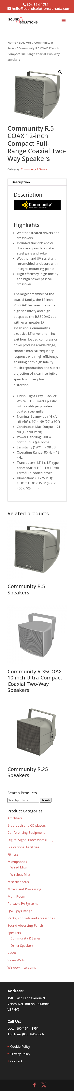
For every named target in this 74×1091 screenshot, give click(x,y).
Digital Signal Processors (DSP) (30, 840)
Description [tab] (21, 182)
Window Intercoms (21, 967)
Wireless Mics (20, 874)
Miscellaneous (18, 882)
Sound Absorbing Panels (25, 925)
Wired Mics (18, 867)
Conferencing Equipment (26, 832)
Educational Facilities (23, 847)
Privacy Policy (20, 1054)
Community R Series (34, 169)
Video (11, 953)
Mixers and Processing (24, 889)
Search (45, 800)
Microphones (17, 862)
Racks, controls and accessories (31, 918)
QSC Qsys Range (19, 911)
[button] (60, 72)
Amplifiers (14, 818)
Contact (16, 1061)
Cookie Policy (20, 1046)
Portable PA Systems (22, 903)
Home (11, 42)
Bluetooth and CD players (26, 825)
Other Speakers (22, 945)
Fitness (12, 854)
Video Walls (16, 960)
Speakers (25, 42)
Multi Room (16, 896)
